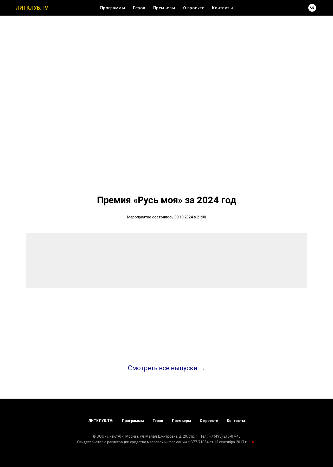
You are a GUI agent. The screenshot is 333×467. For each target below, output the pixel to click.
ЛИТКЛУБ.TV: (100, 421)
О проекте (193, 7)
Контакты (222, 7)
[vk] (312, 8)
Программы (112, 7)
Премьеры (164, 7)
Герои (139, 7)
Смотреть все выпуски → (166, 368)
